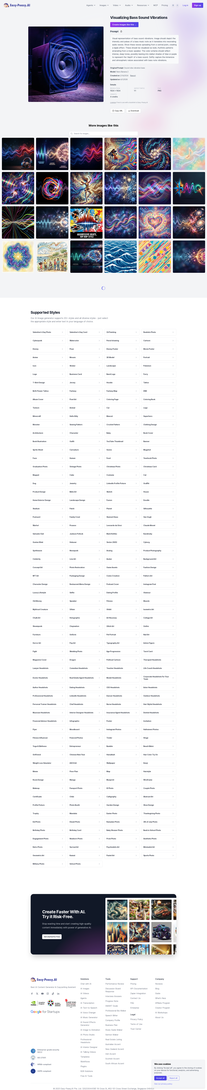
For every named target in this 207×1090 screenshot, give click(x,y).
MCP (155, 5)
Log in (185, 5)
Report (133, 76)
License (113, 102)
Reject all (173, 1078)
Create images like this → (124, 24)
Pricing (165, 5)
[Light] (177, 5)
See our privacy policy (163, 1084)
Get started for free (52, 1074)
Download (135, 111)
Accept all (160, 1078)
